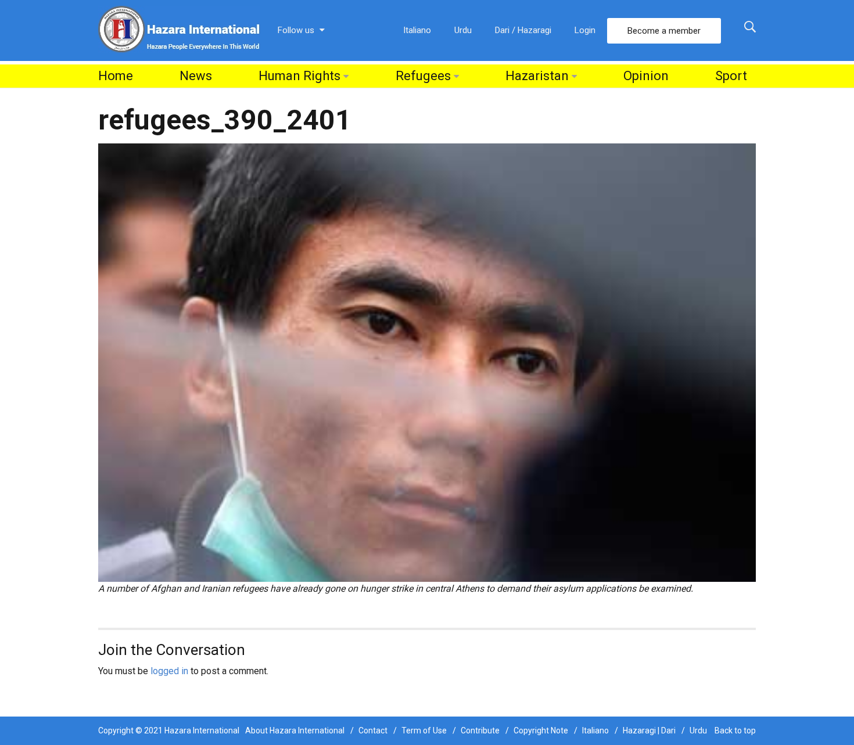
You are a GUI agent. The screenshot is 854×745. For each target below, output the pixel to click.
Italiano (417, 30)
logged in (169, 670)
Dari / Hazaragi (523, 30)
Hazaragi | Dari (649, 730)
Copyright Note (541, 730)
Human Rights (299, 76)
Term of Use (424, 730)
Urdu (463, 30)
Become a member (664, 31)
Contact (372, 730)
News (196, 76)
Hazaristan (537, 76)
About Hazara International (295, 730)
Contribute (480, 730)
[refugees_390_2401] (427, 362)
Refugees (423, 76)
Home (115, 76)
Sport (731, 76)
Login (585, 30)
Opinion (646, 76)
